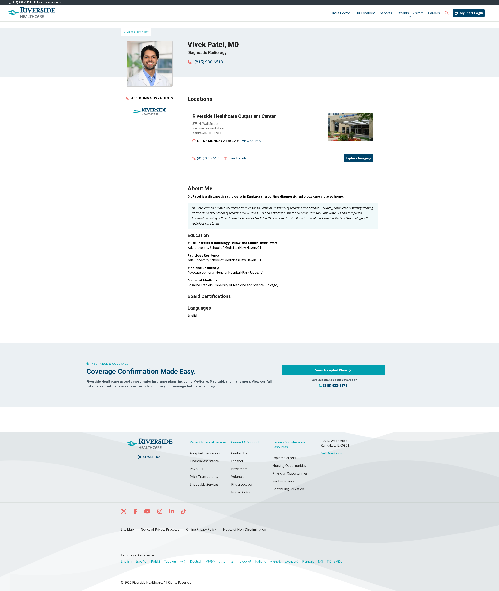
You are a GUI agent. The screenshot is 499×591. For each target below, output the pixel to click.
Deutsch (196, 561)
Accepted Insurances (205, 453)
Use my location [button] (47, 2)
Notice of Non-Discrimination (244, 529)
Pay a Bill (196, 469)
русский (245, 561)
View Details (237, 158)
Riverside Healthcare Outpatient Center (234, 116)
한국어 (210, 561)
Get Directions (331, 453)
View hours (250, 141)
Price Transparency (204, 476)
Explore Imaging (358, 158)
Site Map (127, 529)
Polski (155, 561)
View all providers (138, 32)
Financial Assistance (204, 461)
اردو (232, 561)
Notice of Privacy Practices (160, 529)
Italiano (260, 561)
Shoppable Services (204, 484)
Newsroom (239, 469)
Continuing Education (288, 489)
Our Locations (365, 13)
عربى (222, 561)
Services (386, 13)
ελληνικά (291, 561)
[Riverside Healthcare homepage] (31, 13)
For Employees (283, 481)
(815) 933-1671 (21, 2)
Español (237, 461)
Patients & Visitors (410, 13)
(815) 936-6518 (208, 62)
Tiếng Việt (334, 561)
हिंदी (320, 561)
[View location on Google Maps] (300, 127)
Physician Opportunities (290, 473)
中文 (183, 561)
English (126, 561)
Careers (434, 13)
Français (308, 561)
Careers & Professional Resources (289, 444)
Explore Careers (284, 458)
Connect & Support (245, 442)
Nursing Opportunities (289, 466)
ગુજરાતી (275, 561)
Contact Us (239, 453)
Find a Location (242, 484)
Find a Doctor (340, 13)
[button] (489, 13)
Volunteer (238, 476)
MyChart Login (471, 13)
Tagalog (170, 561)
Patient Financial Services (208, 442)
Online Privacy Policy (201, 529)
